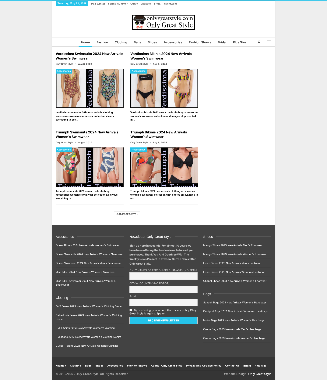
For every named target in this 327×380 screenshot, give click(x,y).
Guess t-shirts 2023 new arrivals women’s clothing (87, 345)
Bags (137, 42)
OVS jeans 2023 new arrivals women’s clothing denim (89, 306)
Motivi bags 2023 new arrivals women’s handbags (233, 320)
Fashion (102, 42)
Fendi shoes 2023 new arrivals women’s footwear (234, 271)
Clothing (121, 42)
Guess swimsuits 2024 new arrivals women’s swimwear (89, 254)
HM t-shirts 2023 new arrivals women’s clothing (85, 327)
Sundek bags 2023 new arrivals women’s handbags (234, 302)
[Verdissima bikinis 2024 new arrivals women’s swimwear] (164, 88)
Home (85, 42)
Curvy (134, 3)
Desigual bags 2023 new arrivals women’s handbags (235, 311)
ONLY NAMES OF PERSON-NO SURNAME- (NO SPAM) (163, 270)
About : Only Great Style (166, 365)
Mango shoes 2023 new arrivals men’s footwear (232, 245)
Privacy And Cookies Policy (203, 365)
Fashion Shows (200, 42)
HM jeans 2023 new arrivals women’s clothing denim (88, 336)
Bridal (157, 3)
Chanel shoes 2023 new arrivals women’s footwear (234, 280)
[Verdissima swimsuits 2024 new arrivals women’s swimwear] (90, 88)
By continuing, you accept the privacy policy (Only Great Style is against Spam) (163, 312)
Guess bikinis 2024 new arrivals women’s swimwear (87, 245)
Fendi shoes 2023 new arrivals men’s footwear (232, 263)
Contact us (232, 365)
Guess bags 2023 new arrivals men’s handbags (232, 329)
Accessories (173, 42)
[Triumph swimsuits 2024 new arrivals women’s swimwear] (90, 167)
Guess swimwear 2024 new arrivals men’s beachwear (88, 263)
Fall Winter (98, 3)
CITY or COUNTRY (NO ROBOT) (149, 283)
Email (132, 296)
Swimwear (170, 3)
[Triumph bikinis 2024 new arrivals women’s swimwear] (164, 167)
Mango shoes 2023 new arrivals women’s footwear (234, 254)
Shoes (152, 42)
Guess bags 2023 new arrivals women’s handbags (234, 338)
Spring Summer (118, 3)
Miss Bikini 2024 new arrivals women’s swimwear (85, 271)
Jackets (146, 3)
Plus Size (239, 42)
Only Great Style (259, 374)
